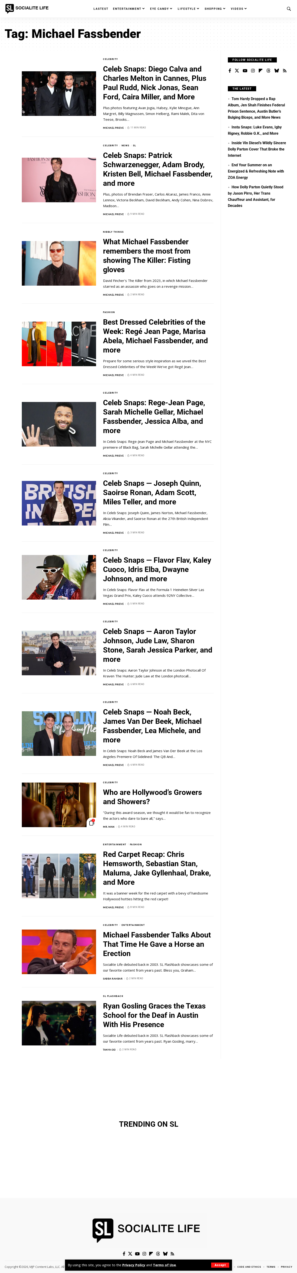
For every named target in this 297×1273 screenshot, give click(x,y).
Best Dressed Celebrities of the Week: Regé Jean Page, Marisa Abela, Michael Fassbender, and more (155, 336)
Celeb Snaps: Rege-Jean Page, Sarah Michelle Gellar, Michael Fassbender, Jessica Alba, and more (154, 416)
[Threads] (268, 71)
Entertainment (114, 844)
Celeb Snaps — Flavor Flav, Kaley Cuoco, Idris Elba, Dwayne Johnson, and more (157, 569)
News (125, 145)
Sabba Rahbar (113, 978)
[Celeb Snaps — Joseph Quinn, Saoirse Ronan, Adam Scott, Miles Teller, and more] (59, 503)
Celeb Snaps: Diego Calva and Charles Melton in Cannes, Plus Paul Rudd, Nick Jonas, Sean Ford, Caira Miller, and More (154, 83)
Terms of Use (164, 1265)
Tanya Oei (109, 1049)
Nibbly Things (113, 232)
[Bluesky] (277, 71)
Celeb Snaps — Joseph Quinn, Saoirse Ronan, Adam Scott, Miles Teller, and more (152, 492)
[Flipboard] (260, 71)
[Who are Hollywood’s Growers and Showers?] (59, 805)
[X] (237, 71)
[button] (220, 1265)
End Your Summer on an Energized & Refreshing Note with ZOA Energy (256, 171)
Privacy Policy (133, 1265)
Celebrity (110, 59)
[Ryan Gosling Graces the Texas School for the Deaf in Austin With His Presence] (59, 1023)
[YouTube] (245, 71)
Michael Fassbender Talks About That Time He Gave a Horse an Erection (157, 944)
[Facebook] (230, 71)
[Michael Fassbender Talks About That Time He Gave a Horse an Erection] (59, 952)
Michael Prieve (113, 127)
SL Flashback (113, 996)
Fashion (109, 312)
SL (134, 145)
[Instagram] (252, 71)
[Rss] (284, 71)
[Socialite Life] (28, 9)
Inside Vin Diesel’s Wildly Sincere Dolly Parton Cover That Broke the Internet (257, 149)
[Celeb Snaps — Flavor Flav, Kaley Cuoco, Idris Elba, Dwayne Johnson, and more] (59, 577)
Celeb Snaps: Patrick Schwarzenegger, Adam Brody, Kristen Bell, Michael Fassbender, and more (158, 169)
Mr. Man (109, 826)
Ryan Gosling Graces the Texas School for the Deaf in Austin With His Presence (154, 1015)
